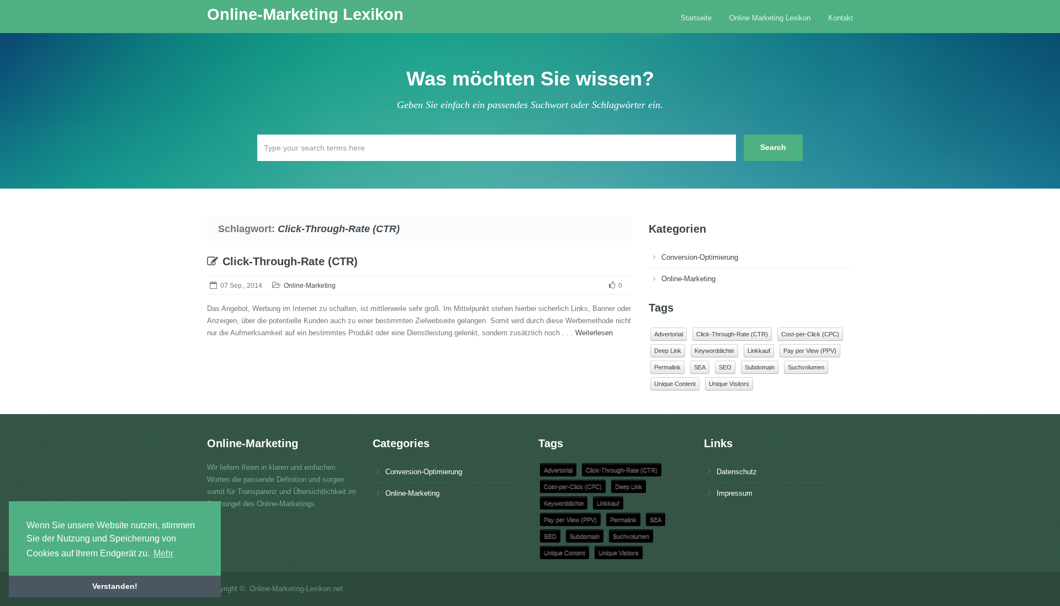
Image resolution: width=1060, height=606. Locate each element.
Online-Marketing (310, 285)
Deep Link (667, 350)
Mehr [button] (163, 553)
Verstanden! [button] (114, 586)
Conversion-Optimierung (699, 257)
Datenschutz (737, 472)
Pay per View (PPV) (809, 350)
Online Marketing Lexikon (769, 18)
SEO (725, 367)
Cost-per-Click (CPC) (810, 334)
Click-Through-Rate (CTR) (290, 261)
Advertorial (668, 334)
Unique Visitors (729, 383)
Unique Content (675, 383)
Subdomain (760, 367)
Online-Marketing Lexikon (305, 14)
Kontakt (840, 18)
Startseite (696, 18)
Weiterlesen (594, 333)
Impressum (734, 493)
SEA (700, 367)
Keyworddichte (714, 350)
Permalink (667, 367)
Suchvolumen (806, 367)
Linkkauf (759, 350)
